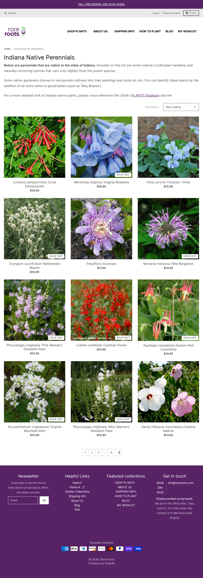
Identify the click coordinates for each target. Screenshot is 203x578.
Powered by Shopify (101, 563)
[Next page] (118, 452)
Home (7, 49)
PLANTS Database (145, 95)
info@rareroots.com (180, 482)
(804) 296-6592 (160, 487)
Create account (171, 12)
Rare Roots (107, 559)
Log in (156, 12)
